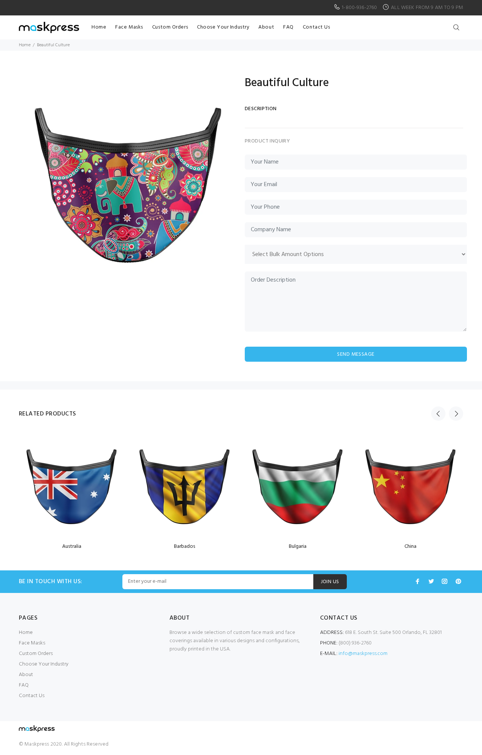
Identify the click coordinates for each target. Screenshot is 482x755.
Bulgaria (298, 546)
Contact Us (31, 695)
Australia (71, 546)
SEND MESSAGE (355, 354)
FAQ (24, 685)
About (26, 674)
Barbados (184, 546)
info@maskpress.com (363, 653)
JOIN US (330, 582)
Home (25, 45)
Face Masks (32, 643)
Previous (438, 413)
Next (456, 413)
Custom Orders (36, 653)
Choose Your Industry (44, 664)
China (410, 546)
